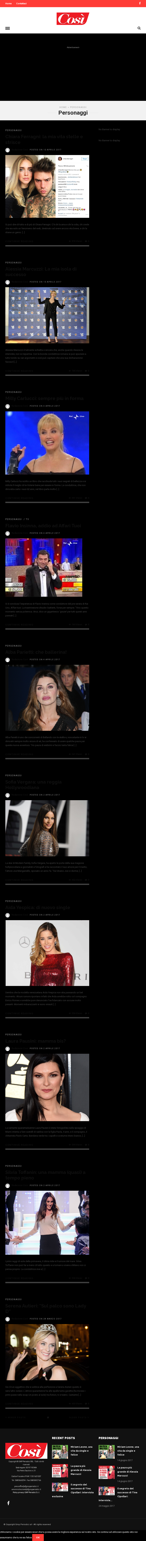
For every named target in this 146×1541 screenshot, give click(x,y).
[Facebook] (8, 1503)
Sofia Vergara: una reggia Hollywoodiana (33, 784)
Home (8, 3)
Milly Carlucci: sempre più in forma (44, 398)
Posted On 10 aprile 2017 (46, 150)
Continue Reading (19, 241)
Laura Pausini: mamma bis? (35, 1041)
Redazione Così (20, 149)
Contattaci (21, 3)
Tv (27, 519)
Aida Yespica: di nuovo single (37, 907)
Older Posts (78, 1417)
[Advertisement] (73, 76)
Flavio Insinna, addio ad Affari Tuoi (43, 525)
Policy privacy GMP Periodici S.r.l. (26, 1492)
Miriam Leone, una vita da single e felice (81, 1451)
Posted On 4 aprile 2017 (45, 406)
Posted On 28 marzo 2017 (46, 1319)
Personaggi (13, 130)
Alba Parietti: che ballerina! (36, 652)
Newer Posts (17, 1417)
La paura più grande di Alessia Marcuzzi (81, 1470)
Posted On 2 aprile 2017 (45, 795)
